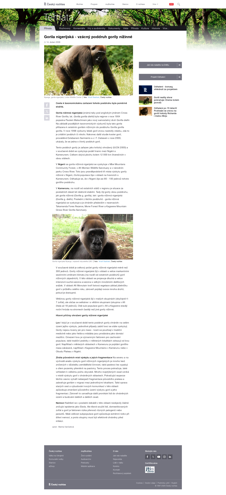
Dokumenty (114, 28)
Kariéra (116, 466)
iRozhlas (79, 4)
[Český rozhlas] (54, 4)
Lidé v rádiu (118, 463)
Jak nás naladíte (120, 456)
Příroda (48, 28)
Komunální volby (56, 459)
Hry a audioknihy (96, 28)
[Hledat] (179, 4)
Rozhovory (65, 28)
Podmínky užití (163, 483)
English (174, 483)
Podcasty (85, 463)
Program (94, 4)
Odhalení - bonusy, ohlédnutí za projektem (166, 87)
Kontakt (116, 470)
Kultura (145, 28)
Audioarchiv (86, 459)
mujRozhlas (110, 4)
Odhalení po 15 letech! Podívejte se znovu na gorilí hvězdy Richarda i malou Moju (165, 112)
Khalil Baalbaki (93, 97)
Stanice (125, 4)
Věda (125, 28)
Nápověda (117, 459)
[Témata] (113, 17)
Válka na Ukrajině (56, 456)
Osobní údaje (150, 483)
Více (166, 28)
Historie (156, 28)
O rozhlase (140, 4)
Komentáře (79, 28)
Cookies (139, 483)
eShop (51, 466)
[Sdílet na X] (47, 111)
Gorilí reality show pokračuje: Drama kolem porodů (166, 100)
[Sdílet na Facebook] (47, 105)
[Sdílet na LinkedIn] (47, 118)
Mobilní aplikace (88, 466)
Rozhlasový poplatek (122, 473)
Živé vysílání (86, 456)
